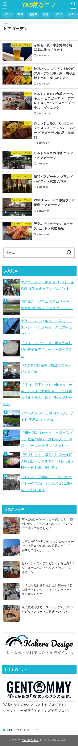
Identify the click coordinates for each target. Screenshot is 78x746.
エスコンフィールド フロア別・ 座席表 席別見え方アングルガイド (47, 285)
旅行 (45, 14)
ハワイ (58, 14)
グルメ (8, 14)
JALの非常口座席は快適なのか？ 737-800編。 (48, 368)
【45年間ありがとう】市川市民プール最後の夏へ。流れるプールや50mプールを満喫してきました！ (47, 439)
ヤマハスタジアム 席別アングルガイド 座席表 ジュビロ (47, 416)
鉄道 (20, 14)
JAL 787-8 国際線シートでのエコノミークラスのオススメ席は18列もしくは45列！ (47, 483)
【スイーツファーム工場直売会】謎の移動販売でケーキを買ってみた (46, 349)
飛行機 (33, 14)
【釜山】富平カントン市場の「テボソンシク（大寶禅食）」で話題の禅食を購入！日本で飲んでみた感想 (37, 394)
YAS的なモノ (39, 5)
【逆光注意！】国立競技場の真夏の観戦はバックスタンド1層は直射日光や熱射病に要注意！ (47, 461)
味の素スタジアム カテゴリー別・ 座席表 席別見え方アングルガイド (47, 304)
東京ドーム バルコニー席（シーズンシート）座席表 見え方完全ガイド (46, 327)
